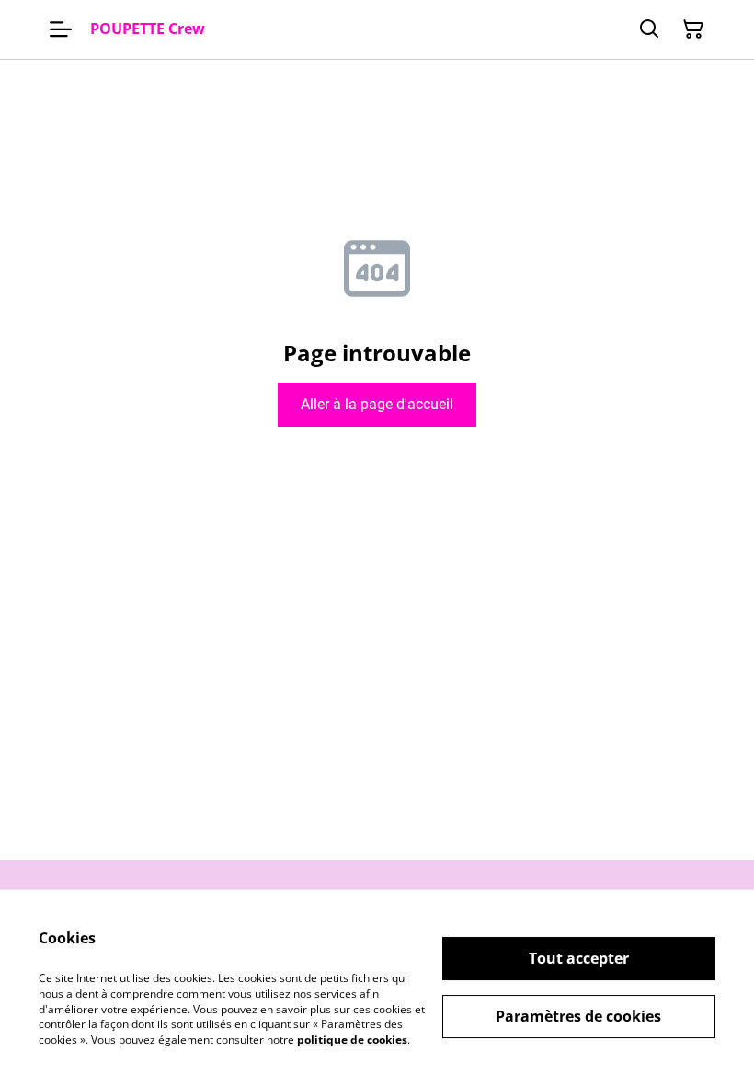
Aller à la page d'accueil (377, 404)
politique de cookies (352, 1039)
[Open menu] (61, 29)
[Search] (649, 29)
